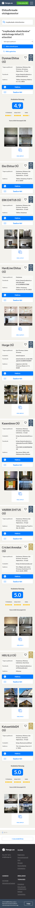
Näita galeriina (11, 51)
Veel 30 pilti (20, 822)
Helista (17, 87)
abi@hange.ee (6, 857)
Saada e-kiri (17, 92)
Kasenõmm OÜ (11, 423)
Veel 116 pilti (20, 335)
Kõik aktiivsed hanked (8, 883)
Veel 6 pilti (20, 645)
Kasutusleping (22, 865)
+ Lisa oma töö (22, 3)
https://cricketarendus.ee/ (24, 564)
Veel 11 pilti (20, 258)
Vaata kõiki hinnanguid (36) (17, 120)
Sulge (28, 903)
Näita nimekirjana (12, 46)
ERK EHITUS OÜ (11, 200)
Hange (7, 3)
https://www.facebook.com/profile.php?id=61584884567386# (24, 282)
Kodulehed (21, 884)
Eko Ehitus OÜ (10, 166)
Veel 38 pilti (20, 413)
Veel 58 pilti (20, 156)
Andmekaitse (21, 868)
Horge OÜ (8, 345)
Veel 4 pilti (20, 716)
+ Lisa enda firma (17, 839)
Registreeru (21, 854)
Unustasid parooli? (23, 857)
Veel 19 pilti (20, 499)
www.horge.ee (20, 355)
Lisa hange (5, 880)
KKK (19, 860)
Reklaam (20, 891)
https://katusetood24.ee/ (24, 743)
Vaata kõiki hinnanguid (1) (17, 610)
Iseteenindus (21, 894)
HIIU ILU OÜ (9, 655)
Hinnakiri (20, 863)
